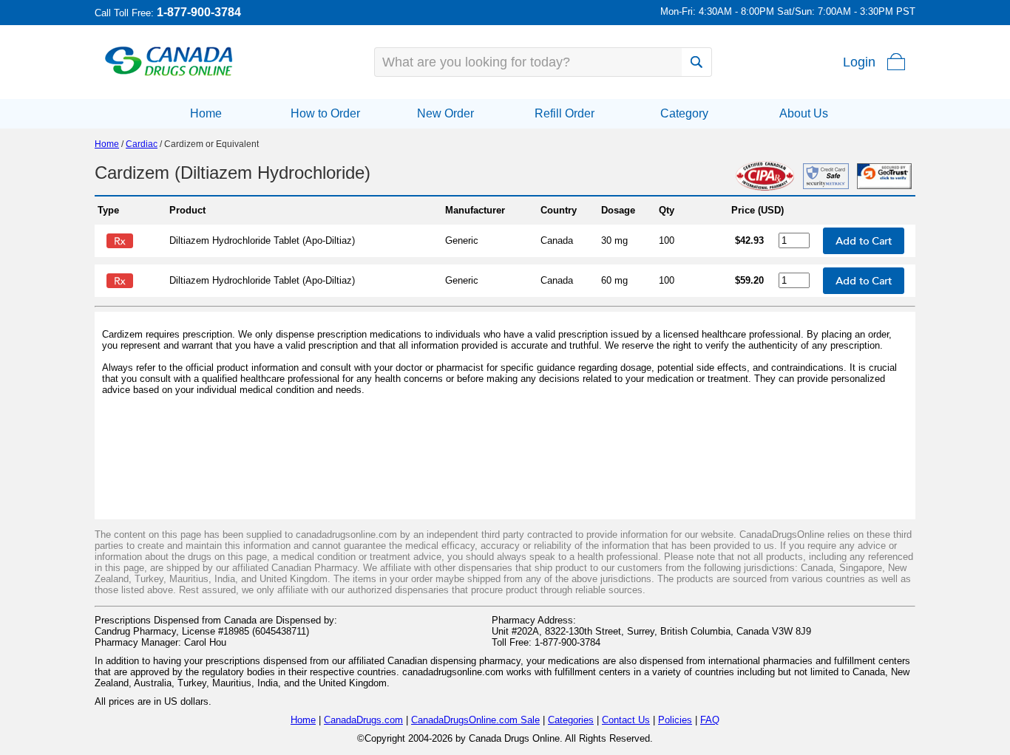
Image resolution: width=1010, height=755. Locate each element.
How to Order (325, 113)
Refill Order (564, 113)
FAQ (709, 719)
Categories (571, 719)
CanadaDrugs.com (363, 719)
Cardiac (141, 144)
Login (859, 62)
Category (684, 113)
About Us (803, 113)
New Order (445, 113)
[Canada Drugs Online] (169, 75)
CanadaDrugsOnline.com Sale (475, 719)
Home (206, 113)
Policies (675, 719)
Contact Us (626, 719)
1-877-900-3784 (199, 12)
